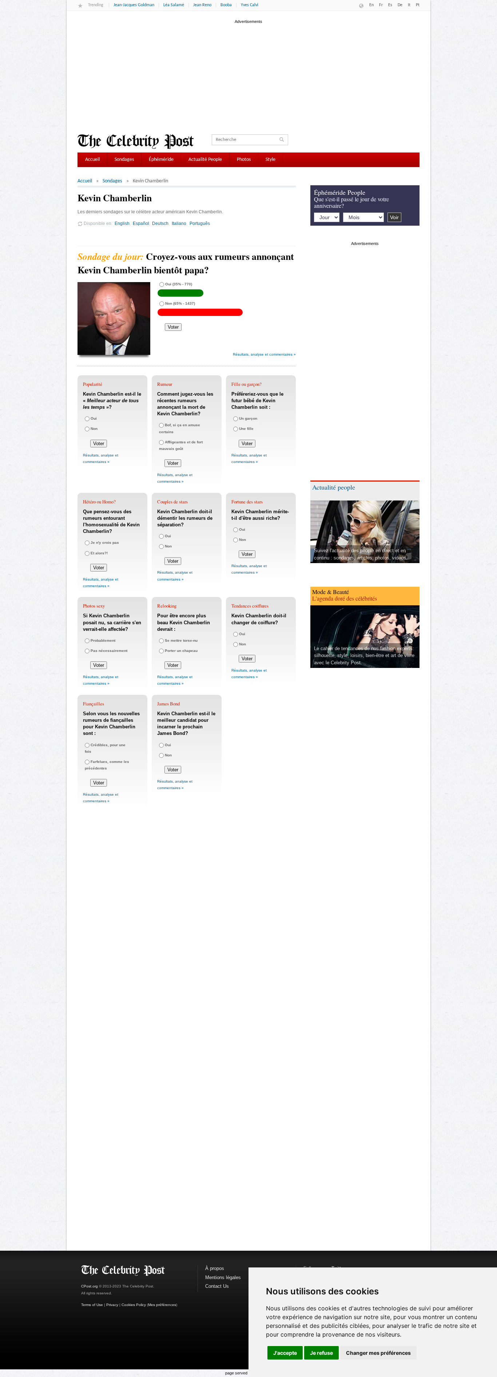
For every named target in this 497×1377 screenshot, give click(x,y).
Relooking (166, 605)
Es (390, 5)
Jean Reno (202, 5)
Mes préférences (162, 1305)
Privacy (112, 1305)
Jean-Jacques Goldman (134, 5)
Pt (418, 5)
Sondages (124, 159)
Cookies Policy (134, 1305)
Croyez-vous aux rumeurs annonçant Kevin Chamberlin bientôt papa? (185, 262)
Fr (381, 5)
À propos (214, 1268)
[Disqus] (186, 923)
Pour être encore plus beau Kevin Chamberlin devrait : (183, 622)
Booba (226, 5)
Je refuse (321, 1353)
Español (141, 223)
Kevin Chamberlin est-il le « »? (112, 400)
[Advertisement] (248, 76)
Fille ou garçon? (246, 384)
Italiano (179, 223)
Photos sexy (94, 605)
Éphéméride (161, 159)
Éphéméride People (339, 192)
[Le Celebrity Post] (135, 141)
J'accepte (285, 1353)
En (371, 5)
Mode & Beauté (330, 591)
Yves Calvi (249, 5)
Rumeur (164, 384)
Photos (244, 159)
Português (200, 223)
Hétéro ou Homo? (99, 501)
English (122, 223)
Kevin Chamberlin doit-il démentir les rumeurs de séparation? (184, 518)
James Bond (168, 703)
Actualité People (205, 159)
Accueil (92, 159)
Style (270, 159)
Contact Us (217, 1286)
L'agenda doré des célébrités (344, 598)
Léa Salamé (173, 5)
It (409, 5)
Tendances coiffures (250, 605)
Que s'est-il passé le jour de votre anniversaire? (351, 202)
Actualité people (333, 487)
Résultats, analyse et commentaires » (264, 354)
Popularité (92, 384)
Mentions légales (223, 1277)
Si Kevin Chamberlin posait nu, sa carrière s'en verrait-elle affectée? (112, 622)
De (400, 5)
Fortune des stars (247, 501)
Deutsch (160, 223)
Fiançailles (93, 703)
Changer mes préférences (378, 1353)
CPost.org (89, 1286)
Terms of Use (92, 1305)
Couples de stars (172, 501)
